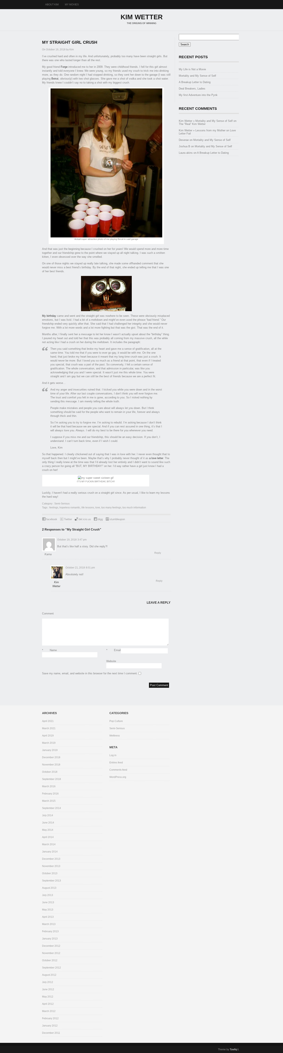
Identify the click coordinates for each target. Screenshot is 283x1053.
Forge (64, 66)
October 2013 (49, 873)
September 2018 (51, 779)
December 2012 (51, 945)
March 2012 (49, 1011)
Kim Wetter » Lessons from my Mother (202, 130)
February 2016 (50, 793)
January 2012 (50, 1025)
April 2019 (48, 735)
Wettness (114, 735)
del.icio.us (85, 519)
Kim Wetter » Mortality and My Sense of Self (206, 120)
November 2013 (51, 866)
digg (100, 519)
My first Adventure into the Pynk (198, 95)
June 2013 (48, 902)
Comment (48, 613)
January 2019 (50, 750)
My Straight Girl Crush (69, 42)
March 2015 (49, 800)
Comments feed (118, 769)
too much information (134, 507)
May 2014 (47, 829)
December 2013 (51, 858)
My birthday (49, 315)
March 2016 (49, 786)
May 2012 (47, 996)
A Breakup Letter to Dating (194, 82)
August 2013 (49, 887)
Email (113, 650)
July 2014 (47, 815)
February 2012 (50, 1018)
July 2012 (47, 982)
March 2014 (49, 844)
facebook (51, 519)
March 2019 (49, 742)
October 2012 (49, 960)
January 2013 (50, 938)
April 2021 (48, 721)
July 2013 (47, 895)
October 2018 (49, 771)
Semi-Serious (62, 503)
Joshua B (184, 146)
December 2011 (51, 1032)
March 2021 (49, 728)
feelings (53, 507)
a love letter (156, 458)
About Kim (52, 4)
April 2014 (48, 837)
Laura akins (186, 152)
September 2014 (51, 808)
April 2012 (48, 1003)
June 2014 (48, 822)
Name (49, 650)
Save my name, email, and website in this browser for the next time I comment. (90, 673)
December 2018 (51, 757)
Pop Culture (116, 721)
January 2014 (50, 851)
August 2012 (49, 974)
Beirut (54, 78)
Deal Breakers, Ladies (192, 88)
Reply (157, 552)
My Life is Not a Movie (192, 69)
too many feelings (111, 507)
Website (111, 661)
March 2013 (49, 924)
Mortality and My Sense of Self (197, 75)
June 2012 (48, 989)
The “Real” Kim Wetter (192, 124)
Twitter (68, 519)
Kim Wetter (142, 17)
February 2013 (50, 931)
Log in (112, 755)
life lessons (87, 507)
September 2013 (51, 880)
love (97, 507)
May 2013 (47, 909)
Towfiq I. (234, 1049)
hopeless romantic (69, 507)
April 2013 (48, 916)
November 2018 (51, 764)
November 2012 (51, 953)
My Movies (72, 4)
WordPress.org (117, 777)
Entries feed (116, 762)
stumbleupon (117, 519)
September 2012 (51, 967)
